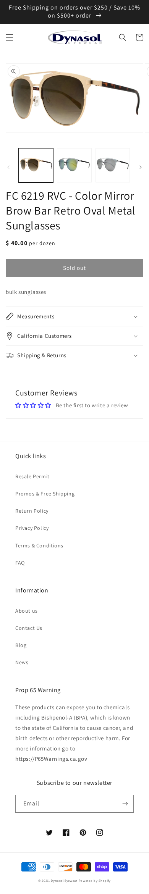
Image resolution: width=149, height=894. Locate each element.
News (21, 662)
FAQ (20, 562)
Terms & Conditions (39, 545)
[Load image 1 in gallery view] (36, 165)
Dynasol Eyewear (64, 880)
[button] (9, 37)
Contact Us (28, 628)
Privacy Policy (32, 527)
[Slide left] (8, 167)
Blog (20, 645)
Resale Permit (32, 476)
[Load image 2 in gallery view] (74, 165)
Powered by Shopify (95, 880)
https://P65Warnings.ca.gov (51, 758)
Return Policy (32, 510)
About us (26, 610)
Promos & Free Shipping (44, 493)
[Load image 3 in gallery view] (113, 165)
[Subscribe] (125, 804)
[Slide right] (140, 167)
